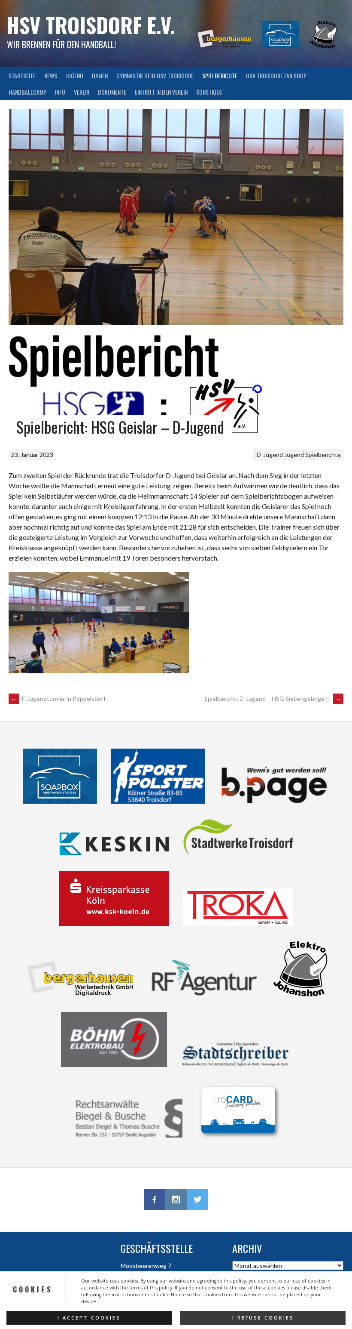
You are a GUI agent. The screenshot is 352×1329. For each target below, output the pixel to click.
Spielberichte (219, 75)
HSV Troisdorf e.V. (91, 24)
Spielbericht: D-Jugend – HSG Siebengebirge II (272, 698)
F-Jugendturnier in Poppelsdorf (58, 698)
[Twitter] (197, 1199)
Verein (81, 91)
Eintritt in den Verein (161, 91)
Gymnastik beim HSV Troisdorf (155, 75)
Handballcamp (27, 91)
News (50, 75)
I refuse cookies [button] (263, 1318)
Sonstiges (209, 91)
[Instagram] (176, 1199)
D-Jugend (270, 454)
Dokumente (112, 91)
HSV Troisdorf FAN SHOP (276, 75)
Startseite (22, 75)
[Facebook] (154, 1199)
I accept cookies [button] (89, 1318)
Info (60, 91)
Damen (100, 75)
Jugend (74, 75)
